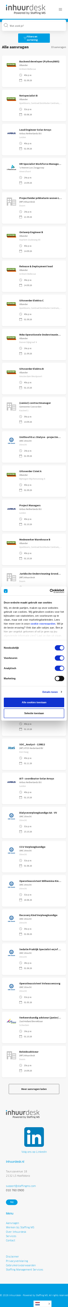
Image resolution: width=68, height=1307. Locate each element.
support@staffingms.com (21, 1186)
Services (11, 1236)
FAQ (11, 1202)
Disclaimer (12, 1256)
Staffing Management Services (24, 1269)
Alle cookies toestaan (34, 702)
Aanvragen (12, 1223)
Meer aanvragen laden (34, 1089)
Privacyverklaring (17, 1261)
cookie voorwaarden (43, 623)
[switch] (59, 658)
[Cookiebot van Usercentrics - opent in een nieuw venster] (49, 591)
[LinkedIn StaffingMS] (34, 1137)
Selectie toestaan (34, 713)
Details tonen (50, 692)
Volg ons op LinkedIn (34, 1151)
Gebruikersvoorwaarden (21, 1265)
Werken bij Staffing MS (20, 1227)
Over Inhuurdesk (16, 1231)
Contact (10, 1240)
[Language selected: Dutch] (42, 1304)
